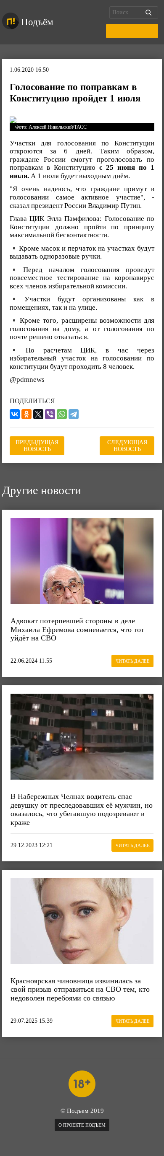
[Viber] (50, 414)
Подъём (37, 22)
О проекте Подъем (82, 1124)
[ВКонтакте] (15, 414)
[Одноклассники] (26, 414)
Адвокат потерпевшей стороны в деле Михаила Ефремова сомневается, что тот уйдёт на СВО (77, 629)
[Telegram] (74, 414)
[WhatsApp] (62, 414)
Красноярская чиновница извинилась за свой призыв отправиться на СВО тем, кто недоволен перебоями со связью (80, 989)
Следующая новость (127, 445)
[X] (38, 414)
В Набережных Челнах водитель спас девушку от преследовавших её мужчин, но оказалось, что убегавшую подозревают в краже (82, 809)
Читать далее (133, 661)
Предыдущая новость (37, 445)
